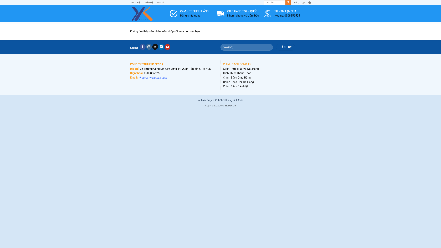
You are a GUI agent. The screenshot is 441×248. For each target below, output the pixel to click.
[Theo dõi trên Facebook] (143, 47)
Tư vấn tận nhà (285, 11)
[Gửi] (288, 2)
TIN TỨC (161, 2)
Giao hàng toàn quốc (242, 11)
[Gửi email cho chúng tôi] (155, 47)
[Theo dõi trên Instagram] (149, 47)
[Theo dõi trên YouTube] (167, 47)
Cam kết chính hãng (194, 11)
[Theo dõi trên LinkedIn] (161, 47)
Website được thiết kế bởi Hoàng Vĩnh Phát (220, 100)
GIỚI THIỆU (135, 2)
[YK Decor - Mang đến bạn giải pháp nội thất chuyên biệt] (147, 13)
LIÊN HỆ (149, 2)
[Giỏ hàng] (309, 2)
